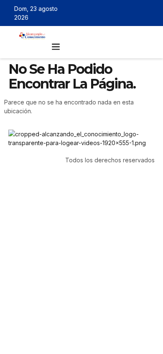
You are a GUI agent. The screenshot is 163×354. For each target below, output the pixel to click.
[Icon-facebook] (115, 13)
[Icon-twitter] (127, 13)
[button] (56, 46)
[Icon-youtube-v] (152, 13)
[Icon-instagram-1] (140, 13)
